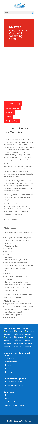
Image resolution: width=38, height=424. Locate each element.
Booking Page (12, 121)
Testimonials (10, 402)
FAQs (7, 398)
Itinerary (10, 112)
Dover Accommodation (14, 385)
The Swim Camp (13, 103)
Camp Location (12, 108)
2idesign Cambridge (22, 421)
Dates (8, 116)
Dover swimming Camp (14, 382)
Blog (7, 395)
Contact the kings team (14, 405)
